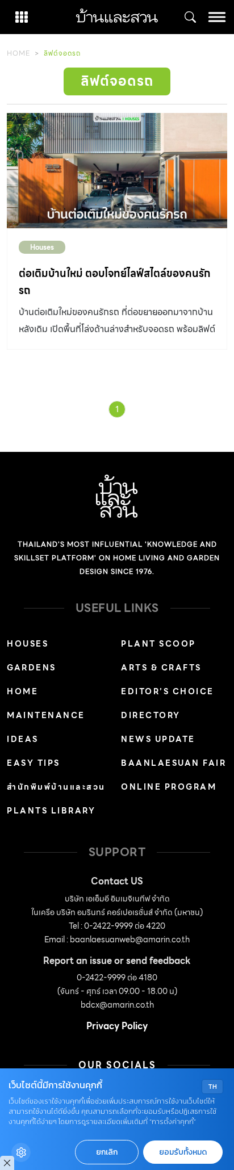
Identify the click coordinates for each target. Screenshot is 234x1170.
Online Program (168, 787)
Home (18, 53)
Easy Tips (33, 763)
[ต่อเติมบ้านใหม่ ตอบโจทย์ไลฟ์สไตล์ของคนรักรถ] (117, 171)
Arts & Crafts (161, 667)
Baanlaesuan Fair (173, 763)
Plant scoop (158, 644)
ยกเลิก (107, 1152)
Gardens (31, 667)
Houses (42, 247)
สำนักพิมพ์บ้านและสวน (56, 787)
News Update (158, 739)
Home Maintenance (46, 703)
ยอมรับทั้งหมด (183, 1152)
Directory (151, 715)
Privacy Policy (117, 1026)
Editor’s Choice (167, 691)
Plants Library (51, 810)
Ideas (23, 739)
